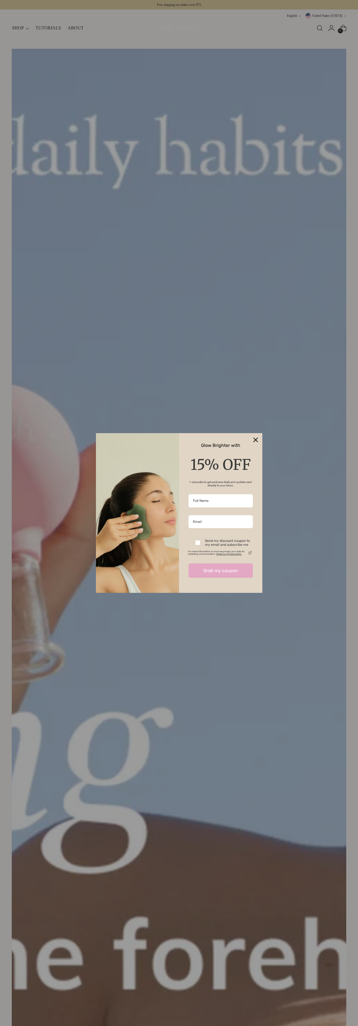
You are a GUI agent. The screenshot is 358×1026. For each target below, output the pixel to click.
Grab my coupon (220, 570)
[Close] (255, 440)
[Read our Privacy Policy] (250, 552)
